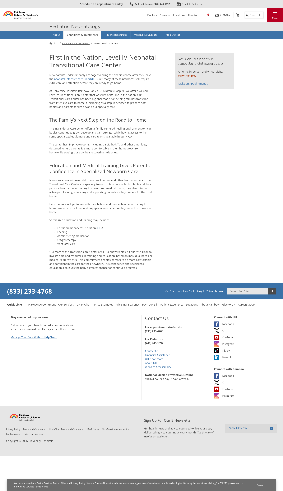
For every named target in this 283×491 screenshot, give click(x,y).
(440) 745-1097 (187, 75)
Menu (275, 18)
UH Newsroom (154, 359)
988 (147, 379)
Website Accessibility (158, 367)
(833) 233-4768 (29, 291)
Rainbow (208, 15)
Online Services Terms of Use (51, 483)
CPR (99, 228)
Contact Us (151, 351)
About (56, 34)
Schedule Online (190, 4)
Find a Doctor (171, 34)
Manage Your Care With (34, 337)
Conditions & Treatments (82, 35)
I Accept (259, 484)
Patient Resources (116, 34)
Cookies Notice (102, 483)
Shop (238, 15)
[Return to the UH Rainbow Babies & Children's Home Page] (20, 15)
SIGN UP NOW (238, 428)
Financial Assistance (157, 355)
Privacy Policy (78, 483)
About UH (151, 363)
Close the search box (265, 15)
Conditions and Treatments (76, 43)
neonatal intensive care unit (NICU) (75, 79)
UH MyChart (225, 15)
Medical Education (145, 34)
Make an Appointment (192, 83)
